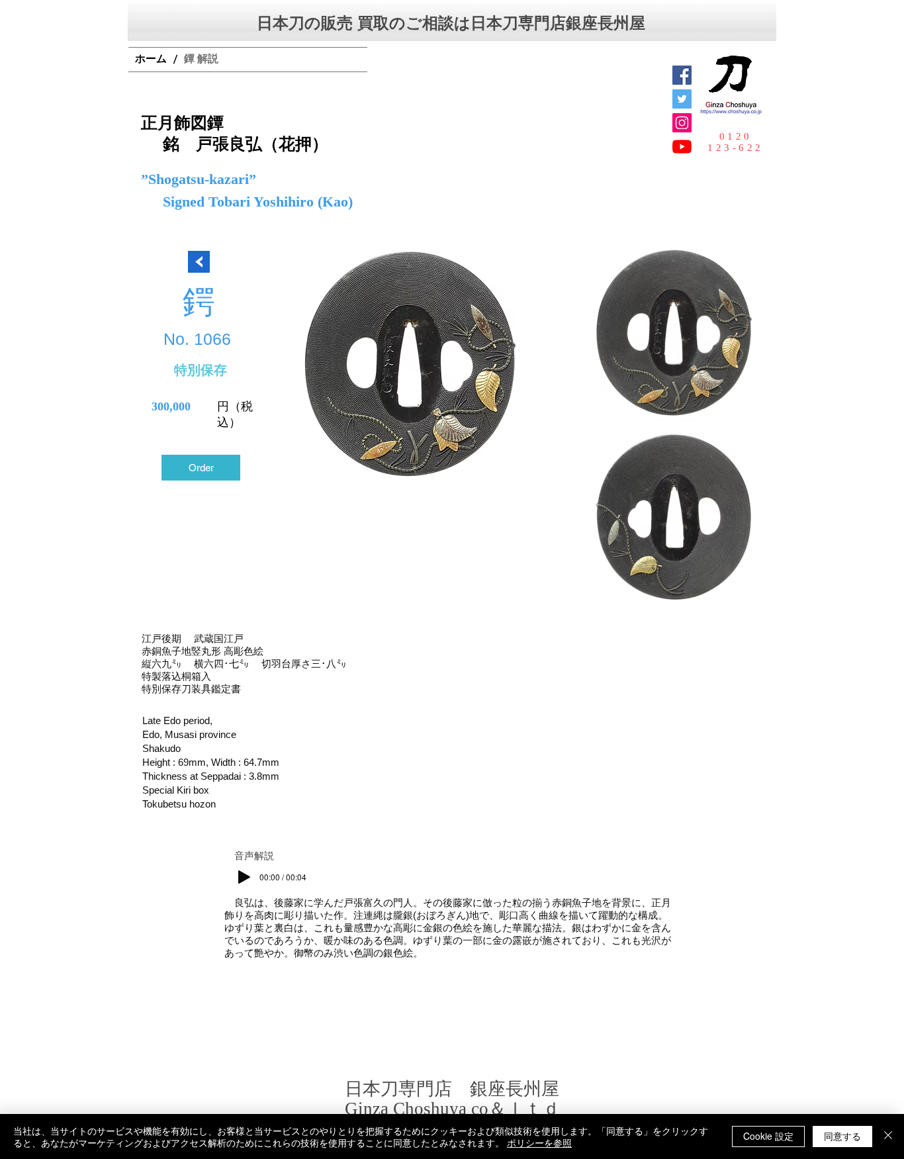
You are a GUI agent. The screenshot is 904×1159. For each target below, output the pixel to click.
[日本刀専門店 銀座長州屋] (682, 99)
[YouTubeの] (682, 146)
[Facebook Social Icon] (682, 75)
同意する (842, 1135)
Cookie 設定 (768, 1135)
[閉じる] (888, 1136)
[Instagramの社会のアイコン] (682, 122)
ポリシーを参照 (539, 1142)
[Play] (244, 877)
